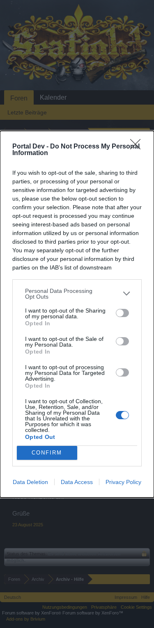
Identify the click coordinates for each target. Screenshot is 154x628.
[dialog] (77, 314)
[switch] (122, 313)
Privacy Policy (123, 482)
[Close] (138, 147)
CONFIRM (47, 453)
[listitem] (77, 293)
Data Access (77, 482)
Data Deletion (30, 482)
